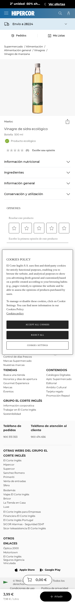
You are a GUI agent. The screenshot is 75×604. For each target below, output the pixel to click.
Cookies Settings (37, 345)
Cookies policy (15, 313)
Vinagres (40, 50)
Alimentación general (18, 50)
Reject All (37, 335)
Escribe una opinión (43, 150)
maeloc (8, 121)
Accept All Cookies (38, 324)
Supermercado (14, 46)
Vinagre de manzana (17, 53)
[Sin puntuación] (16, 150)
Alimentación (35, 46)
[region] (37, 302)
